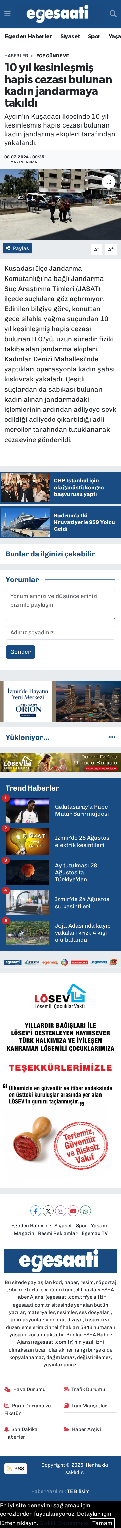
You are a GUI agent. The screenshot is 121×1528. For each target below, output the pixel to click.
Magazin (24, 1233)
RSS (18, 1469)
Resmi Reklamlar (58, 1233)
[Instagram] (60, 1210)
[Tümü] (112, 737)
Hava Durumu (29, 1389)
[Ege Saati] (59, 14)
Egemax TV (95, 1233)
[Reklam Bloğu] (60, 701)
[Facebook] (35, 1210)
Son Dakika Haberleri (21, 1433)
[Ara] (113, 14)
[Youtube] (73, 1210)
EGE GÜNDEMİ (52, 56)
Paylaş (21, 248)
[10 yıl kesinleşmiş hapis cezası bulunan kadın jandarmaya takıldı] (60, 204)
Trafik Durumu (88, 1389)
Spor (94, 37)
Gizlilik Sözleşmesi (64, 1523)
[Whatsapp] (85, 1210)
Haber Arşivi (86, 1429)
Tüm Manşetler (89, 1406)
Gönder (20, 651)
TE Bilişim (78, 1491)
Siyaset (70, 37)
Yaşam (99, 1226)
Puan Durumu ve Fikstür (27, 1409)
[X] (48, 1210)
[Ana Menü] (7, 13)
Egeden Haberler (28, 37)
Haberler (16, 56)
